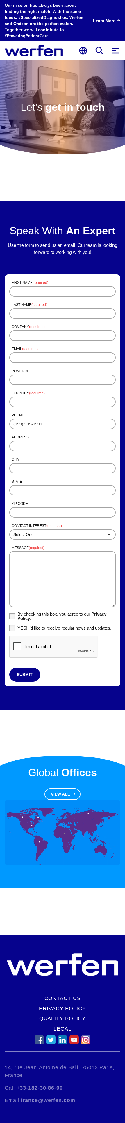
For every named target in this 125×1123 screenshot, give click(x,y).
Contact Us (62, 998)
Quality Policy (62, 1019)
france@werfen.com (48, 1100)
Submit (25, 674)
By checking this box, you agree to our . (61, 616)
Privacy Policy (62, 1008)
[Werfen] (34, 50)
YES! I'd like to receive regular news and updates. (64, 628)
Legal (62, 1029)
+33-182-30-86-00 (40, 1088)
